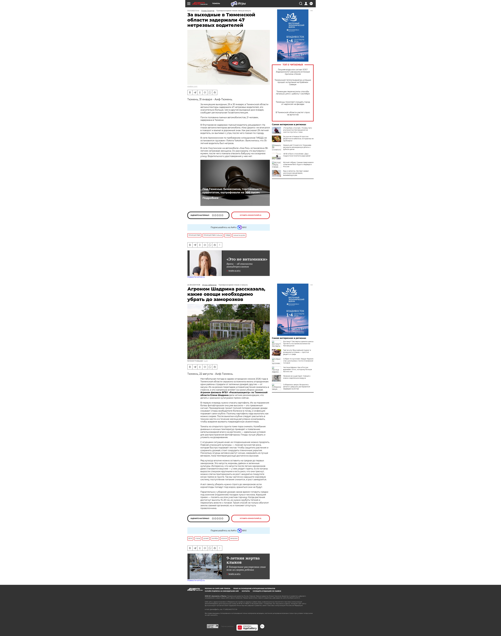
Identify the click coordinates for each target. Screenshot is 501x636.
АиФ (206, 361)
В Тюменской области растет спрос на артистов (293, 113)
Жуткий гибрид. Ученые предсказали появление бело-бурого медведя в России (298, 164)
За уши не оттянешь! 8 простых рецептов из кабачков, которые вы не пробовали (298, 139)
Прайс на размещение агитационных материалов (254, 588)
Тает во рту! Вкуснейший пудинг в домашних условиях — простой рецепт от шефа (297, 352)
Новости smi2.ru (196, 277)
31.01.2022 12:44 (193, 11)
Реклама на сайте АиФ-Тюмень (217, 588)
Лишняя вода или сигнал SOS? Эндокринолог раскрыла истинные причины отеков (293, 72)
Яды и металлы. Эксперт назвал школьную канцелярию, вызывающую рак (296, 173)
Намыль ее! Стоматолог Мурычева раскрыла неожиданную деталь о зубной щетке (297, 147)
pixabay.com (192, 86)
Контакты (246, 591)
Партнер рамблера (227, 626)
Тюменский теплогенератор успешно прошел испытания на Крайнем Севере (293, 82)
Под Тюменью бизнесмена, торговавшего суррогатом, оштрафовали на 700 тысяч (232, 190)
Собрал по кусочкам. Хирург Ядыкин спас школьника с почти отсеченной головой (298, 361)
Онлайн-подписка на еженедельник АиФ (222, 591)
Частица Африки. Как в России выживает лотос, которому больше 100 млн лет (297, 369)
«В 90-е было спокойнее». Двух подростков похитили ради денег (297, 155)
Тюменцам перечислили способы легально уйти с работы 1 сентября (293, 92)
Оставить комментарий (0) (250, 215)
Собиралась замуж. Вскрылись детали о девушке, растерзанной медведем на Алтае (296, 387)
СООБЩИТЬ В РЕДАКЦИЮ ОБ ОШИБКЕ (267, 591)
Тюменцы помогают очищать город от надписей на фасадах (293, 103)
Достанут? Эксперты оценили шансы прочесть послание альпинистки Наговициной (298, 344)
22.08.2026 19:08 (193, 285)
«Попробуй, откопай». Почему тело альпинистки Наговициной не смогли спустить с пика (297, 130)
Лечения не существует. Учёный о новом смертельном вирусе (296, 377)
